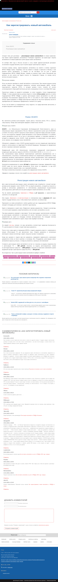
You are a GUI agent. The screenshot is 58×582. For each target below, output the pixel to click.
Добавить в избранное (8, 8)
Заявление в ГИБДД (27, 193)
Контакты (3, 559)
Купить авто (12, 539)
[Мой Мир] (27, 262)
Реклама (21, 561)
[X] (29, 262)
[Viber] (33, 262)
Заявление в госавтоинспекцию (19, 198)
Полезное (3, 539)
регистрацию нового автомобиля (39, 173)
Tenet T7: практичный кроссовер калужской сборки (26, 290)
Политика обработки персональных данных (35, 580)
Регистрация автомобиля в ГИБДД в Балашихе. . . (32, 415)
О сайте (6, 559)
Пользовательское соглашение (26, 559)
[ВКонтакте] (56, 2)
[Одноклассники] (25, 262)
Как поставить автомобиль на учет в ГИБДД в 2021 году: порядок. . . (35, 454)
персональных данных (44, 525)
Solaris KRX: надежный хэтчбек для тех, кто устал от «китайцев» (30, 302)
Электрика (43, 539)
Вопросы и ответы (33, 539)
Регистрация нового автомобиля (15, 49)
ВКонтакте (10, 567)
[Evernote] (31, 262)
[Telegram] (35, 262)
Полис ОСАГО (10, 46)
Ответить (6, 346)
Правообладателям (51, 580)
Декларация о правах (18, 580)
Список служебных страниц (14, 559)
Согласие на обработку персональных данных (10, 561)
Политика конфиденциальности (38, 559)
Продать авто (22, 539)
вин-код (11, 225)
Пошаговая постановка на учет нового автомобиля (40, 369)
